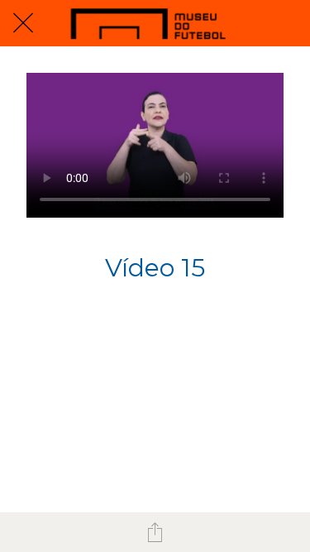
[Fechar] (23, 23)
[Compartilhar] (155, 532)
